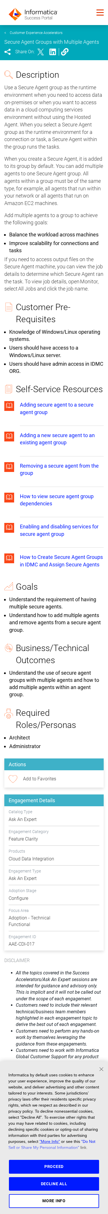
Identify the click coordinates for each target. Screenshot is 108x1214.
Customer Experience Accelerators (36, 33)
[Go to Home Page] (33, 12)
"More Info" (49, 1141)
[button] (100, 12)
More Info (53, 1200)
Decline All (54, 1183)
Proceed (54, 1166)
